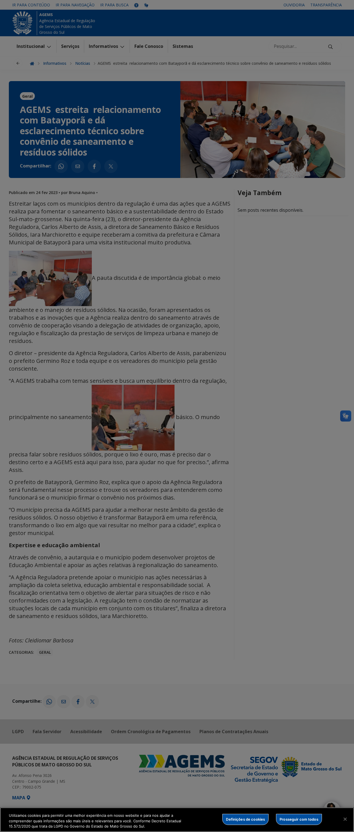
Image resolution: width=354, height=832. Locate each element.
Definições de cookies (245, 819)
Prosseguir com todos (299, 819)
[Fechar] (345, 819)
